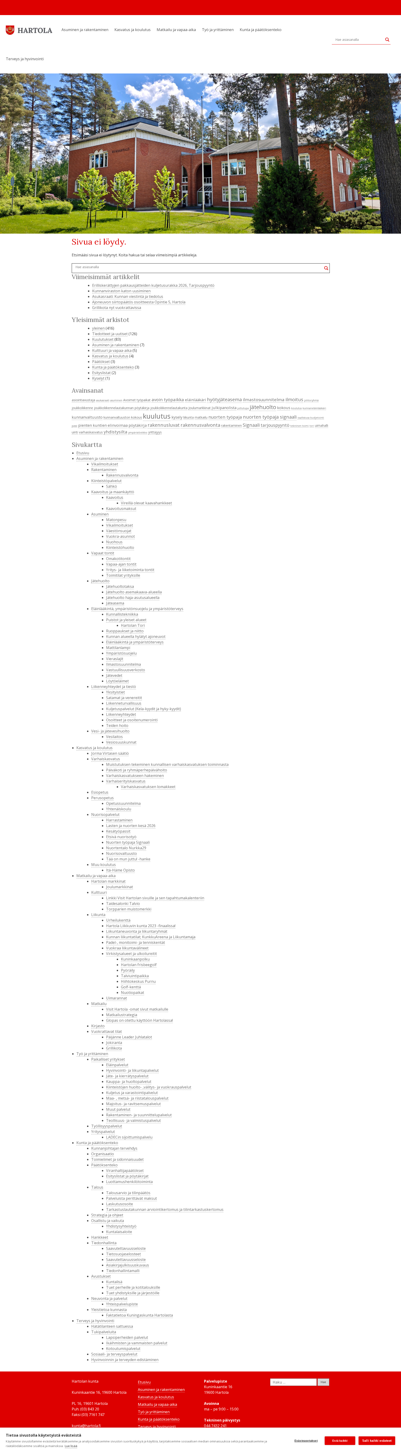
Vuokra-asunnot (120, 536)
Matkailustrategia (121, 1014)
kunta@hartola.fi (86, 1425)
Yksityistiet (115, 692)
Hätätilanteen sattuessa (112, 1326)
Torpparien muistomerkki (128, 909)
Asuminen (100, 514)
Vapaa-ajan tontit (121, 564)
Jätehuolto (100, 580)
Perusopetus (102, 797)
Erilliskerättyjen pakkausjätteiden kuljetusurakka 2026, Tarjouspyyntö (153, 285)
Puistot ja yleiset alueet (126, 619)
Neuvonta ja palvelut (109, 1298)
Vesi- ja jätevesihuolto (110, 731)
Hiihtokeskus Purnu (138, 981)
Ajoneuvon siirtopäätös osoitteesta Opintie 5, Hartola (138, 302)
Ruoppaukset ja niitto (125, 630)
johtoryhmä (311, 400)
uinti (75, 432)
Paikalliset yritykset (108, 1059)
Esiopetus (99, 792)
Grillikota (114, 1048)
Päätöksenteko (104, 1165)
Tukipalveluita (103, 1331)
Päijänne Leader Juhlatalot (129, 1037)
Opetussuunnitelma (123, 803)
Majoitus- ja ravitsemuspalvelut (133, 1103)
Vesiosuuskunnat (121, 742)
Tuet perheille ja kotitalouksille (133, 1287)
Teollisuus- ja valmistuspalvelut (133, 1120)
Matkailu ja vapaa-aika (176, 29)
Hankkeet (99, 1237)
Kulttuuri (99, 892)
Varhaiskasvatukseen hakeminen (135, 775)
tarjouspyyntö (275, 425)
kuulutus (157, 416)
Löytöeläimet (117, 681)
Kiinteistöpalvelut (106, 480)
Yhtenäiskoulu (118, 808)
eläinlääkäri (195, 399)
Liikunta (98, 914)
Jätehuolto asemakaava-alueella (134, 592)
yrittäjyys (155, 432)
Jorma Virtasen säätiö (110, 753)
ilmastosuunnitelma (264, 399)
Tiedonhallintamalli (122, 1270)
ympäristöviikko (137, 432)
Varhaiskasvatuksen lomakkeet (148, 786)
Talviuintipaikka (135, 975)
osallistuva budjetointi (311, 417)
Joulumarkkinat (199, 408)
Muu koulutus (103, 864)
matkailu (201, 417)
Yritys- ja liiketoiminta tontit (130, 569)
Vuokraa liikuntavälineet (127, 948)
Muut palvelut (118, 1109)
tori (312, 425)
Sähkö (111, 486)
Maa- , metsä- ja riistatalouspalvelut (137, 1098)
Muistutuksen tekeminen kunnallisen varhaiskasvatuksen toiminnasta (167, 764)
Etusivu (82, 452)
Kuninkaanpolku (135, 959)
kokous (283, 407)
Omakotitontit (118, 558)
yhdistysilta (115, 432)
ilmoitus (294, 399)
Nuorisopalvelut (105, 814)
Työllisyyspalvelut (106, 1126)
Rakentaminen (103, 469)
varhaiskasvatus (91, 432)
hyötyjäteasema (224, 399)
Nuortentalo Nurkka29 (126, 847)
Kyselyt (98, 378)
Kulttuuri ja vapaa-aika (112, 350)
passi (74, 425)
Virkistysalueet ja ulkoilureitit (131, 953)
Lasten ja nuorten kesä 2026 (130, 825)
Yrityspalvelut (103, 1131)
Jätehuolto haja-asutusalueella (132, 597)
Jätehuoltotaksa (120, 586)
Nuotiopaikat (132, 992)
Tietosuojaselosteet (123, 1254)
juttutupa (243, 408)
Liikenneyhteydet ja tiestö (113, 686)
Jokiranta (114, 1042)
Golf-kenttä (131, 986)
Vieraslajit (114, 658)
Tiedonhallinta (103, 1242)
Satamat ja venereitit (124, 697)
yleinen (98, 328)
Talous (97, 1187)
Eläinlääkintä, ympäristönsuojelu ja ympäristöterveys (137, 608)
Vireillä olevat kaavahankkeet (146, 503)
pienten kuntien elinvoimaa (103, 425)
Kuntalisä (114, 1281)
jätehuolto (263, 407)
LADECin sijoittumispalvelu (129, 1137)
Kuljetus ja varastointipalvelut (132, 1092)
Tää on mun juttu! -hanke (128, 859)
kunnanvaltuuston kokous (122, 417)
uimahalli (321, 425)
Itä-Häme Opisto (120, 870)
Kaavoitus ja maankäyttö (112, 491)
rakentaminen (231, 425)
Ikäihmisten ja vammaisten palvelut (136, 1343)
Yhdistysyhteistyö (121, 1226)
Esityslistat (101, 372)
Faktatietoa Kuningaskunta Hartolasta (139, 1315)
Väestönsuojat (118, 530)
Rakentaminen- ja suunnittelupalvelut (139, 1114)
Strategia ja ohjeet (107, 1215)
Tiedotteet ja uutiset (110, 333)
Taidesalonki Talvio (123, 903)
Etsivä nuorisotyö (121, 836)
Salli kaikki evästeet (376, 1440)
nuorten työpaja (225, 417)
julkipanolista (224, 407)
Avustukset (101, 1276)
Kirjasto (98, 1025)
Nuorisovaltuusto (121, 853)
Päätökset (101, 361)
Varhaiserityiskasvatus (126, 781)
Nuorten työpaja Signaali (128, 842)
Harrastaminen (119, 820)
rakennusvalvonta (200, 425)
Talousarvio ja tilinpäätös (128, 1192)
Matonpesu (116, 519)
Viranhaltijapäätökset (125, 1170)
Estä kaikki (339, 1440)
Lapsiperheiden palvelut (127, 1337)
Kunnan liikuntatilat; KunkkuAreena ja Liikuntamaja (150, 936)
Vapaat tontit (102, 553)
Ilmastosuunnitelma (123, 664)
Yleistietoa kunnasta (109, 1309)
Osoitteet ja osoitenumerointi (132, 719)
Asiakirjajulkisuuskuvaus (127, 1265)
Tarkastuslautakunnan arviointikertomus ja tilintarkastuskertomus (164, 1209)
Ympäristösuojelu (121, 653)
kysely (176, 417)
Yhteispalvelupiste (122, 1304)
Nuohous (114, 541)
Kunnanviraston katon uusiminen (121, 290)
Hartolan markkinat (108, 881)
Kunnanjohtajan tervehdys (114, 1148)
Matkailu (99, 1003)
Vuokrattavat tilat (106, 1031)
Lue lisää (71, 1446)
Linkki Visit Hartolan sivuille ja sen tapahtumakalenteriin (155, 897)
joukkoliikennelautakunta (169, 408)
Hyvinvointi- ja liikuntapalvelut (132, 1070)
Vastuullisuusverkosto (125, 669)
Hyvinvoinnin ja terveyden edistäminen (124, 1359)
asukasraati (102, 400)
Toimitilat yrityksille (123, 575)
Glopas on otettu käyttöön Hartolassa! (139, 1020)
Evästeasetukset (306, 1440)
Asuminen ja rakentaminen (84, 29)
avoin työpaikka (168, 399)
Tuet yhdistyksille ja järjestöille (132, 1292)
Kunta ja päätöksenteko (260, 29)
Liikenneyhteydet (121, 714)
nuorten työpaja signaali (270, 417)
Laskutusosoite (119, 1203)
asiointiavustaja (83, 400)
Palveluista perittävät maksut (131, 1198)
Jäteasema (115, 603)
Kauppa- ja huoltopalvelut (128, 1081)
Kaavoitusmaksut (121, 508)
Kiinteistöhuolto (120, 547)
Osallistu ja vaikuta (107, 1220)
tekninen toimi (299, 425)
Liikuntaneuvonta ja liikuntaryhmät (136, 931)
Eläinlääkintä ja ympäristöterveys (135, 642)
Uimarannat (116, 998)
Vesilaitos (114, 736)
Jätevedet (114, 675)
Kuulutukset (102, 339)
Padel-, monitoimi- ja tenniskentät (135, 942)
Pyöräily (128, 970)
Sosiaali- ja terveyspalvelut (114, 1354)
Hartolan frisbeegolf (139, 964)
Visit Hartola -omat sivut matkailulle (137, 1009)
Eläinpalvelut (117, 1064)
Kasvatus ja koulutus (132, 29)
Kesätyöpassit (118, 831)
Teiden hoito (117, 725)
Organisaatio (102, 1153)
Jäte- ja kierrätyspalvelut (127, 1076)
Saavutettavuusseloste (126, 1248)
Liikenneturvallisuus (123, 703)
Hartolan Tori (133, 625)
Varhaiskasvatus (105, 758)
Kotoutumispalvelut (123, 1348)
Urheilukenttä (118, 920)
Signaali (251, 425)
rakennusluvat (164, 425)
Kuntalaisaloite (119, 1231)
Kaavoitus (114, 497)
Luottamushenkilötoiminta (129, 1181)
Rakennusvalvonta (122, 475)
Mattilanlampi (118, 647)
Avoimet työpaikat (137, 400)
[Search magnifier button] (387, 39)
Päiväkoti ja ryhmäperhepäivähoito (136, 770)
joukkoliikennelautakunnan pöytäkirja (121, 408)
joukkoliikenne (82, 408)
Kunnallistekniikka (122, 614)
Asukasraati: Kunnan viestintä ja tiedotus (127, 296)
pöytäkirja (138, 425)
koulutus (296, 408)
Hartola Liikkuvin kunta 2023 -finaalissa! (140, 925)
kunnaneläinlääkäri (314, 408)
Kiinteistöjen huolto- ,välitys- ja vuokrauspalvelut (148, 1087)
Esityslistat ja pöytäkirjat (127, 1176)
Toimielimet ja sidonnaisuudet (117, 1159)
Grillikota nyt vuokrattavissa (116, 307)
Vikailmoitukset (104, 464)
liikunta (188, 417)
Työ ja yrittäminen (218, 29)
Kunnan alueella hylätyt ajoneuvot (135, 636)
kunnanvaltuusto (87, 417)
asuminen (116, 400)
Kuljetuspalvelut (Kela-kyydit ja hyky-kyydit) (143, 708)
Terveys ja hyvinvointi (25, 58)
